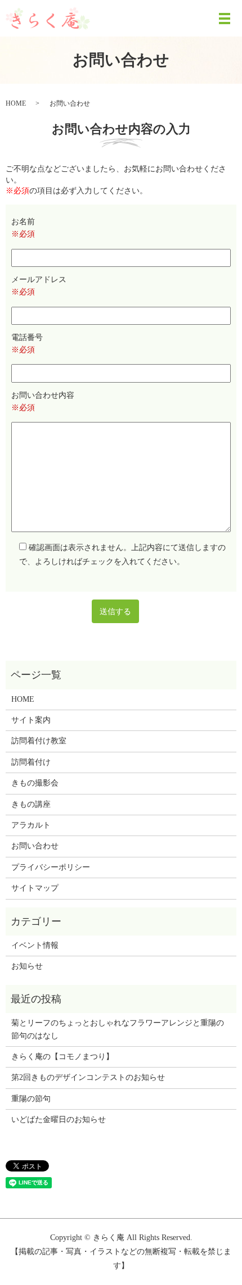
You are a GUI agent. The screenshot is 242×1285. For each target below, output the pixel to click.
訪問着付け (31, 762)
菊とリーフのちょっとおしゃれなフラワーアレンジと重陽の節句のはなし (117, 1029)
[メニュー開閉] (224, 18)
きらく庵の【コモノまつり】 (62, 1056)
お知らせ (27, 966)
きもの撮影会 (35, 783)
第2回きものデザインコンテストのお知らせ (88, 1077)
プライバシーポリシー (50, 867)
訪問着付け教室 (38, 741)
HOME (16, 103)
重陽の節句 (31, 1099)
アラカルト (31, 825)
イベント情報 (35, 945)
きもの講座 (31, 804)
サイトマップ (35, 888)
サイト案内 (31, 720)
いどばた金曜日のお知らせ (58, 1119)
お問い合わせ (35, 846)
